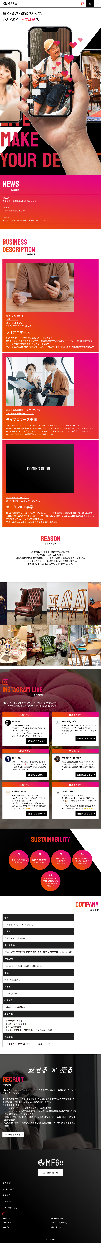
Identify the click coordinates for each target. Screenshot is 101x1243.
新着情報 (6, 1182)
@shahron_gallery (58, 1222)
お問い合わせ (52, 1172)
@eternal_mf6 (56, 1218)
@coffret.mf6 (8, 1227)
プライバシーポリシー (11, 1207)
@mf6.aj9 (6, 1222)
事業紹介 (6, 1195)
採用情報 (6, 1201)
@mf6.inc (6, 1218)
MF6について (8, 1189)
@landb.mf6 (55, 1227)
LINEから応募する (12, 1134)
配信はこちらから (35, 740)
